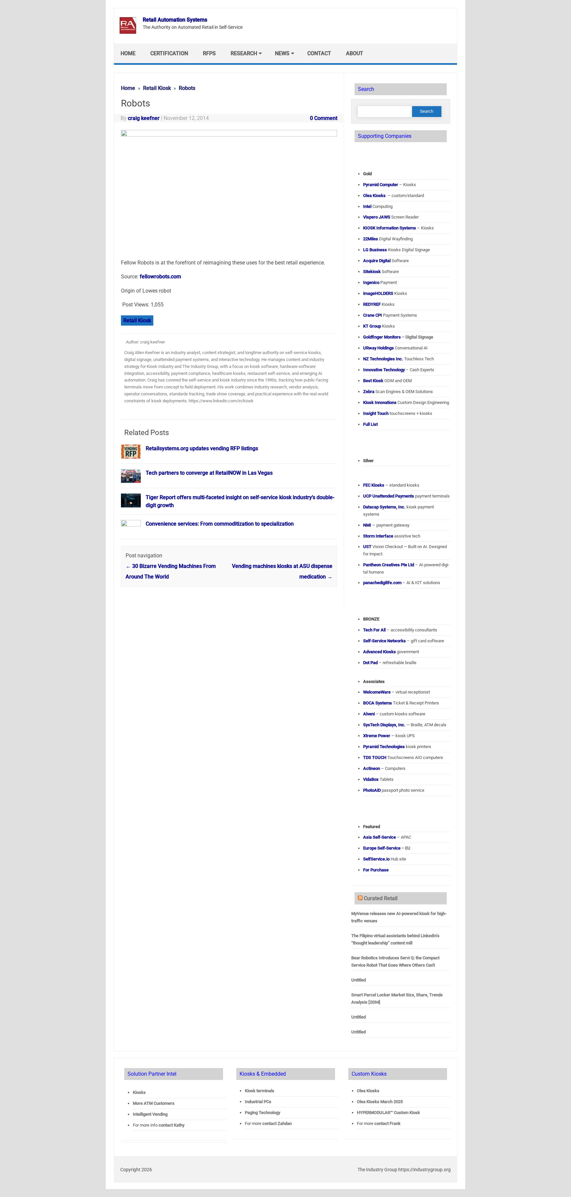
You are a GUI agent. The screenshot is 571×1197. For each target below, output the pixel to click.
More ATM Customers (153, 1103)
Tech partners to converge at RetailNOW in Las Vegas (209, 473)
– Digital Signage (398, 337)
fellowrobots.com (160, 276)
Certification (169, 53)
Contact (319, 53)
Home (128, 53)
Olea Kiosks (368, 1090)
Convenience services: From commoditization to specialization (220, 524)
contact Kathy (171, 1125)
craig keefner (144, 118)
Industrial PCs (258, 1101)
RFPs (209, 53)
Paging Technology (262, 1112)
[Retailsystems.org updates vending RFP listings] (131, 461)
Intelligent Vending (150, 1114)
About (354, 53)
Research (244, 53)
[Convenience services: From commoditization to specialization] (131, 525)
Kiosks (139, 1092)
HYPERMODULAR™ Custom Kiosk (388, 1112)
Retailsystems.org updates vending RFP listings (202, 448)
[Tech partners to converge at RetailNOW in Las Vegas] (131, 486)
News (282, 53)
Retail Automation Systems (175, 20)
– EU (386, 848)
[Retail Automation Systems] (128, 32)
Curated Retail (381, 898)
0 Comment (323, 118)
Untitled (358, 980)
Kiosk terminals (259, 1090)
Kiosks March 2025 (380, 1101)
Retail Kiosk (137, 320)
